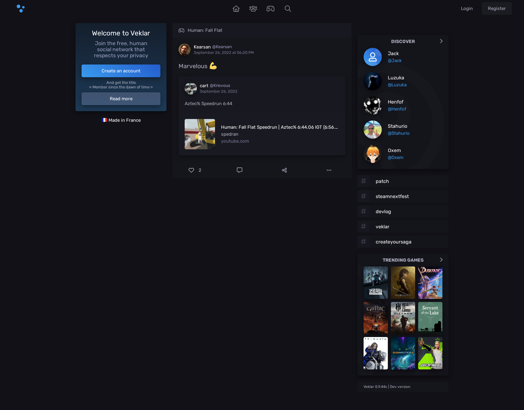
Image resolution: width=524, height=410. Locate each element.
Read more (121, 98)
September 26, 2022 (218, 91)
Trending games (403, 260)
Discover (403, 41)
